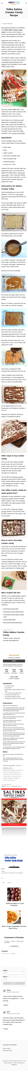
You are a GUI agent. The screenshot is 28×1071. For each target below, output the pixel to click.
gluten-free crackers (7, 498)
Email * (5, 976)
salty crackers (17, 503)
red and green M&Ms (18, 133)
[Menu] (2, 3)
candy (3, 882)
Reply (6, 1005)
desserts (9, 882)
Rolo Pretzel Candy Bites (10, 609)
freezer (3, 566)
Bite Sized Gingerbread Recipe (12, 622)
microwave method (7, 334)
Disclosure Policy (7, 1050)
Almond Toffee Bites (9, 619)
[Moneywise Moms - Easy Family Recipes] (14, 3)
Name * (5, 970)
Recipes (3, 871)
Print (14, 661)
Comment (4, 951)
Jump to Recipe (7, 23)
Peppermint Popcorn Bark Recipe (13, 611)
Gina (4, 868)
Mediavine (14, 1064)
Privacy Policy (6, 1048)
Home (2, 872)
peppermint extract (9, 161)
